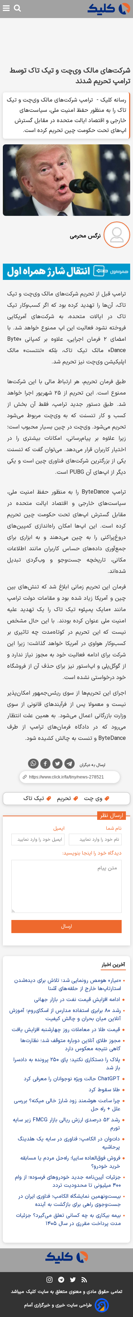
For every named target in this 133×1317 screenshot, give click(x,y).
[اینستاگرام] (49, 1281)
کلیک (31, 1291)
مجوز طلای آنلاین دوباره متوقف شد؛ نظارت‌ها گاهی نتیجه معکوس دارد (71, 1045)
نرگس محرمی (85, 236)
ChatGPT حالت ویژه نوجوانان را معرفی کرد (72, 1079)
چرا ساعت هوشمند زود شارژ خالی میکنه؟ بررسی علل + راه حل (67, 1105)
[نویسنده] (117, 236)
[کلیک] (109, 9)
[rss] (84, 1281)
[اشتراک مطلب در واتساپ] (33, 764)
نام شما (114, 828)
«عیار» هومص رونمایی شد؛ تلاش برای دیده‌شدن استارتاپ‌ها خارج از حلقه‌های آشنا (67, 985)
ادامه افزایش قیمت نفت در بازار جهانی (77, 1000)
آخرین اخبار (113, 964)
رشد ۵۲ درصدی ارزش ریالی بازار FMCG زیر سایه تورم (66, 1124)
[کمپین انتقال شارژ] (66, 272)
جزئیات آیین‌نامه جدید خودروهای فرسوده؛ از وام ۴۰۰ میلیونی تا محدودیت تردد (68, 1181)
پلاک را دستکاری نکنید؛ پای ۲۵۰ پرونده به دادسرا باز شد (66, 1064)
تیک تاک (34, 798)
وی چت (94, 798)
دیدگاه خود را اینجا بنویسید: (92, 853)
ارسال (66, 926)
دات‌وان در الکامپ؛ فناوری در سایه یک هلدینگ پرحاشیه (69, 1143)
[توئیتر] (57, 765)
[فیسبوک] (45, 765)
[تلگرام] (69, 765)
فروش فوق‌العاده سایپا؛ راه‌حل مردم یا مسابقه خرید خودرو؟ (70, 1162)
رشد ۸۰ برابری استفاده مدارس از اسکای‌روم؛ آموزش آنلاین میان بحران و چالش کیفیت (65, 1015)
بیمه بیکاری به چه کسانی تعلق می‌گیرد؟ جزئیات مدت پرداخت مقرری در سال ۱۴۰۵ (68, 1220)
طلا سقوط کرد (104, 1090)
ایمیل (59, 828)
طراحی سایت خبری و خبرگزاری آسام (58, 1305)
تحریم (65, 798)
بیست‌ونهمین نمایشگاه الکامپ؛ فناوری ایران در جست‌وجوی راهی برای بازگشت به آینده (69, 1200)
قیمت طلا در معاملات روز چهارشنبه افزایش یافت (66, 1030)
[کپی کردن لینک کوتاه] (66, 777)
